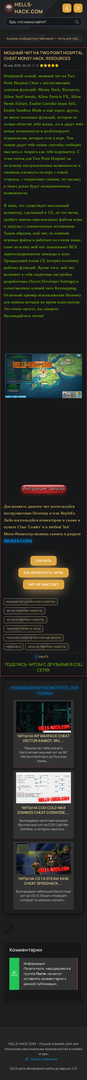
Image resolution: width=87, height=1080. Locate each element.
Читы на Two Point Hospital (47, 646)
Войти (66, 8)
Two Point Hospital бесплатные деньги (33, 637)
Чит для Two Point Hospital (25, 619)
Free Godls (13, 646)
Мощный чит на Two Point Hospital (30, 601)
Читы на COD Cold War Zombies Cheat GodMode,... (43, 810)
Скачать (44, 560)
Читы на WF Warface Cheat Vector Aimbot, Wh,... (43, 738)
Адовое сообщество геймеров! (30, 38)
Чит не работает (43, 584)
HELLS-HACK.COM (28, 8)
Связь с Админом (44, 1059)
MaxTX (44, 656)
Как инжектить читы (43, 572)
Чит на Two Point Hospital (24, 610)
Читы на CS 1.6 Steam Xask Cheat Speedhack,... (43, 881)
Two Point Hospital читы (23, 628)
